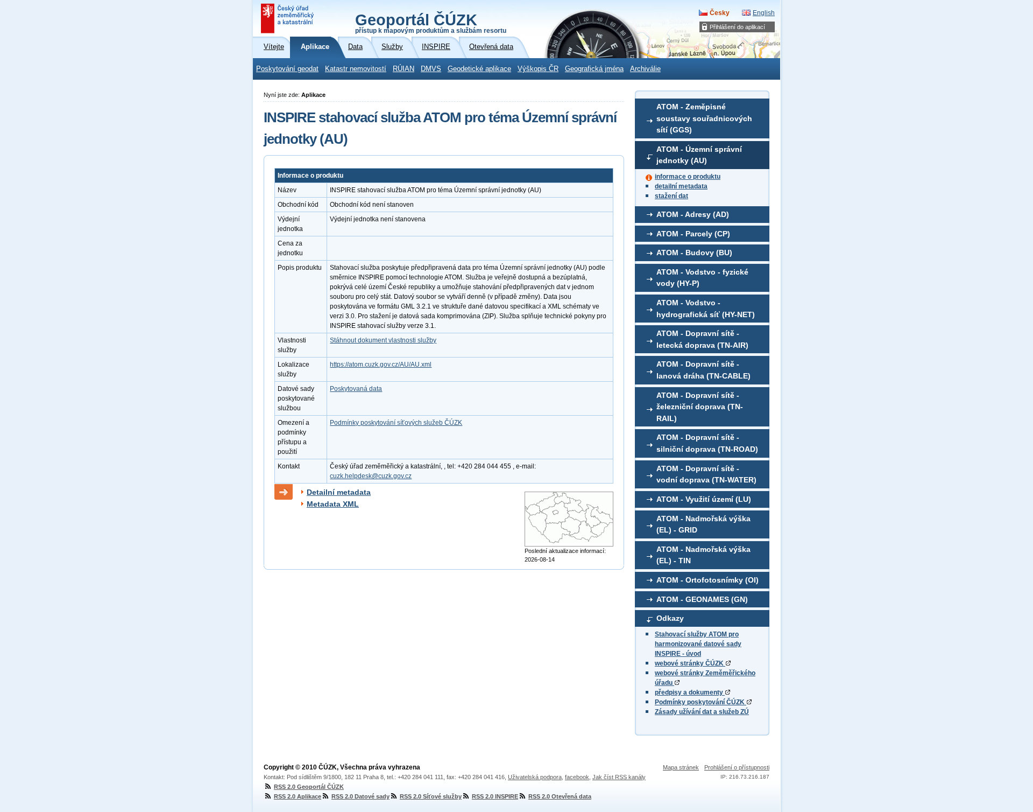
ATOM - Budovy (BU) (694, 252)
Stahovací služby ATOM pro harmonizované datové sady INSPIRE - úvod (698, 644)
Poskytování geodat (287, 69)
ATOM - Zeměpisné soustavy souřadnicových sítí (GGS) (704, 118)
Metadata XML (333, 504)
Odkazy (670, 618)
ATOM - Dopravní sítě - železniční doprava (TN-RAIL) (699, 407)
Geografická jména (594, 69)
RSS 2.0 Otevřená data (559, 796)
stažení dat (671, 196)
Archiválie (645, 69)
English (764, 13)
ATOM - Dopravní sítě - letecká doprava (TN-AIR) (702, 339)
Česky (720, 13)
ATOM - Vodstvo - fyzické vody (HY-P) (702, 278)
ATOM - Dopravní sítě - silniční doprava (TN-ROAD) (707, 443)
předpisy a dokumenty (690, 692)
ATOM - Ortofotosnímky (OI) (707, 580)
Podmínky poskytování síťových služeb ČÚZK (396, 422)
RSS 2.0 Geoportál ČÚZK (309, 786)
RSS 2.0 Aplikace (297, 796)
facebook (577, 777)
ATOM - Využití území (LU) (703, 499)
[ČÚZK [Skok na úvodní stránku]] (288, 18)
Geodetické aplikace (479, 69)
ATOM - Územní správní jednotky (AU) (699, 155)
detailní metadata (681, 186)
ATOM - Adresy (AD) (692, 214)
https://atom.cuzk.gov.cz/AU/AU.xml (380, 364)
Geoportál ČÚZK (430, 22)
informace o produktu (687, 176)
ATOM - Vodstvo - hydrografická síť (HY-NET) (705, 308)
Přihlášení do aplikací (737, 27)
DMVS (431, 69)
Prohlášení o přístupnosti (736, 767)
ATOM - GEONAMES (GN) (702, 599)
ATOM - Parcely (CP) (693, 233)
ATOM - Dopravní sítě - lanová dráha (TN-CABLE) (703, 370)
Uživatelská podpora (535, 777)
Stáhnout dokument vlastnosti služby (383, 340)
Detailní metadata (339, 492)
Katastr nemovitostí (355, 69)
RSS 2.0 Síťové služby (431, 796)
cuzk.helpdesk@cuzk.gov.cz (371, 476)
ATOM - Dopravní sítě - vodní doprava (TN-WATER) (706, 474)
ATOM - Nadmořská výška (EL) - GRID (703, 524)
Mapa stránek (681, 767)
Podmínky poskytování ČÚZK (700, 702)
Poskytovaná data (356, 389)
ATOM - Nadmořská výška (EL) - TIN (703, 555)
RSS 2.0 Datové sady (360, 796)
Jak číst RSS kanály (619, 777)
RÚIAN (403, 69)
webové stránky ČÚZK (690, 663)
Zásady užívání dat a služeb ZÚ (702, 712)
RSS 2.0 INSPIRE (495, 796)
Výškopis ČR (538, 69)
